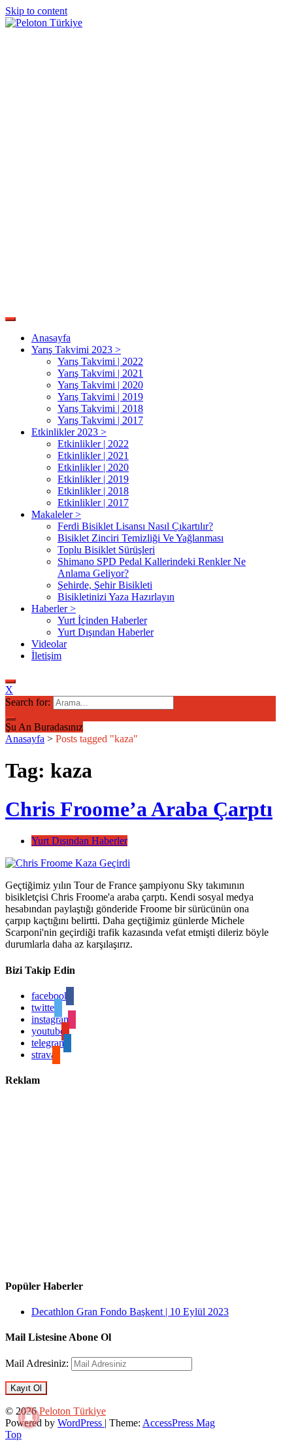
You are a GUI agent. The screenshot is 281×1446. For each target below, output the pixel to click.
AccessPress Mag (178, 1422)
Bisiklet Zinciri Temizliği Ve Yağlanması (140, 537)
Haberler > (53, 608)
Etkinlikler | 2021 (93, 455)
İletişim (46, 655)
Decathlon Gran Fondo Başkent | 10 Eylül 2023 (130, 1311)
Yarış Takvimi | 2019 (100, 396)
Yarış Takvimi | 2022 (100, 361)
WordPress (81, 1422)
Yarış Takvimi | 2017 (100, 420)
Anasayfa (51, 337)
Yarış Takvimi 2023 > (76, 349)
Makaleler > (56, 514)
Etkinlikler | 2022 (93, 443)
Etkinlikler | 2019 (93, 479)
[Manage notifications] (28, 1417)
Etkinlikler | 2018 (93, 490)
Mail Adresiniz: (38, 1363)
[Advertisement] (140, 169)
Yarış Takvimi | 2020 (100, 384)
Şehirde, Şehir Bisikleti (105, 585)
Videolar (49, 643)
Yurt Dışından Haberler (106, 632)
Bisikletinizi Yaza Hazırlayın (116, 596)
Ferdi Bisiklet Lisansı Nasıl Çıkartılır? (135, 526)
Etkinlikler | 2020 (93, 467)
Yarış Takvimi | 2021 (100, 373)
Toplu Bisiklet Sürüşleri (106, 549)
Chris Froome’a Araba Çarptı (139, 809)
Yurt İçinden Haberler (102, 620)
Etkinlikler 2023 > (69, 432)
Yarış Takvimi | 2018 (100, 408)
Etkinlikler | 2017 (93, 502)
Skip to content (36, 10)
